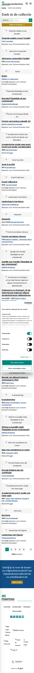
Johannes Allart (25, 239)
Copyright (7, 607)
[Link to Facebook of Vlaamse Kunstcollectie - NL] (11, 617)
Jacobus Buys (7, 242)
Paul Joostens (7, 41)
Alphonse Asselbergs (10, 204)
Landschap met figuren (12, 535)
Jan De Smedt (11, 185)
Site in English (17, 611)
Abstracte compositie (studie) (16, 58)
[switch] (29, 339)
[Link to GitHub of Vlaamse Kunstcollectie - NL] (20, 617)
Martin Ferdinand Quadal (12, 124)
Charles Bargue (11, 501)
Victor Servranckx (13, 61)
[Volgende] (30, 549)
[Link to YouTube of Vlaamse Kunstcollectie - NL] (23, 617)
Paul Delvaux (10, 167)
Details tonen (24, 357)
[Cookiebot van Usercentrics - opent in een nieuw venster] (24, 303)
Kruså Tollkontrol (9, 182)
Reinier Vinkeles (11, 239)
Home (4, 8)
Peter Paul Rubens (13, 403)
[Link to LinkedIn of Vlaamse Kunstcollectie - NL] (17, 617)
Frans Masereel (8, 476)
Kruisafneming (8, 399)
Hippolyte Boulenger (10, 104)
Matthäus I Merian (9, 300)
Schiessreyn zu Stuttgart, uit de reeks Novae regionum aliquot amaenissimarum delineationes (16, 293)
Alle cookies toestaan (17, 362)
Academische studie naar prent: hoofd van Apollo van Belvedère (16, 145)
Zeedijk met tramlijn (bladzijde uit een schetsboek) (17, 263)
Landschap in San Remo (13, 201)
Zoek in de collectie (14, 8)
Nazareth (6, 219)
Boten (4, 76)
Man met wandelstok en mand (16, 450)
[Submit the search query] (30, 20)
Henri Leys (10, 383)
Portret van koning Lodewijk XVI (16, 121)
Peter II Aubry (20, 298)
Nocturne (6, 515)
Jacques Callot (12, 453)
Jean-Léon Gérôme (13, 498)
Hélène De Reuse (8, 267)
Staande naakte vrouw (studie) (16, 38)
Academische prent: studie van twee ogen (16, 494)
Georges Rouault (17, 222)
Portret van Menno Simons (14, 236)
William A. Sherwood (10, 79)
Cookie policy (16, 607)
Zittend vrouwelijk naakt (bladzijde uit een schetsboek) (16, 428)
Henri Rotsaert (11, 150)
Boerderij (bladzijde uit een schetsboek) (14, 99)
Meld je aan (17, 582)
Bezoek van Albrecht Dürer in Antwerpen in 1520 (15, 378)
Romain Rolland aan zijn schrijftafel (12, 471)
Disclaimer (27, 607)
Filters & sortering (15, 25)
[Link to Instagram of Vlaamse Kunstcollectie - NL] (14, 617)
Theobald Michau (9, 538)
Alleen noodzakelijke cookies (17, 368)
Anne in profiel (8, 164)
